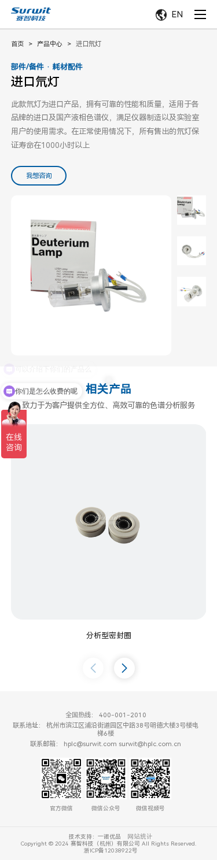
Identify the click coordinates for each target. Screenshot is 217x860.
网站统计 (140, 836)
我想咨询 (39, 176)
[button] (124, 668)
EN (177, 14)
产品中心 (49, 44)
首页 (17, 44)
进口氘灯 (88, 44)
